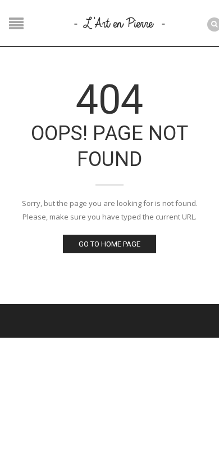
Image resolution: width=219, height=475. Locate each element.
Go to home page (109, 244)
